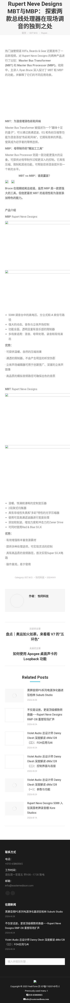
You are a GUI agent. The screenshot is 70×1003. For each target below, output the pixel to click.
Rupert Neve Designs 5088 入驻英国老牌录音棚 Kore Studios (45, 808)
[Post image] (14, 695)
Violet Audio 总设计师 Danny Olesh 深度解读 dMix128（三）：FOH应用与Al (44, 738)
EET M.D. (29, 577)
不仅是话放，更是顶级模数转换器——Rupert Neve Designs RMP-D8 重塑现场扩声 (45, 714)
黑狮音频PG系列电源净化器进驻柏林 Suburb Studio (45, 693)
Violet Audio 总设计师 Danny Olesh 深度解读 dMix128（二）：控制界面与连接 (44, 761)
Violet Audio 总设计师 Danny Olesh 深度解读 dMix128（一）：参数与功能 (44, 784)
